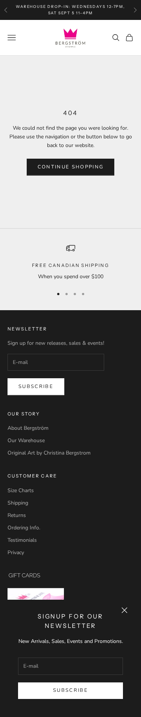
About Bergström (28, 428)
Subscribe (70, 690)
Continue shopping (71, 167)
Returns (17, 515)
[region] (70, 262)
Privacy (16, 552)
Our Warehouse (26, 440)
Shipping (18, 502)
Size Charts (21, 490)
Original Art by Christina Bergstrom (49, 452)
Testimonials (22, 540)
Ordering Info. (24, 527)
